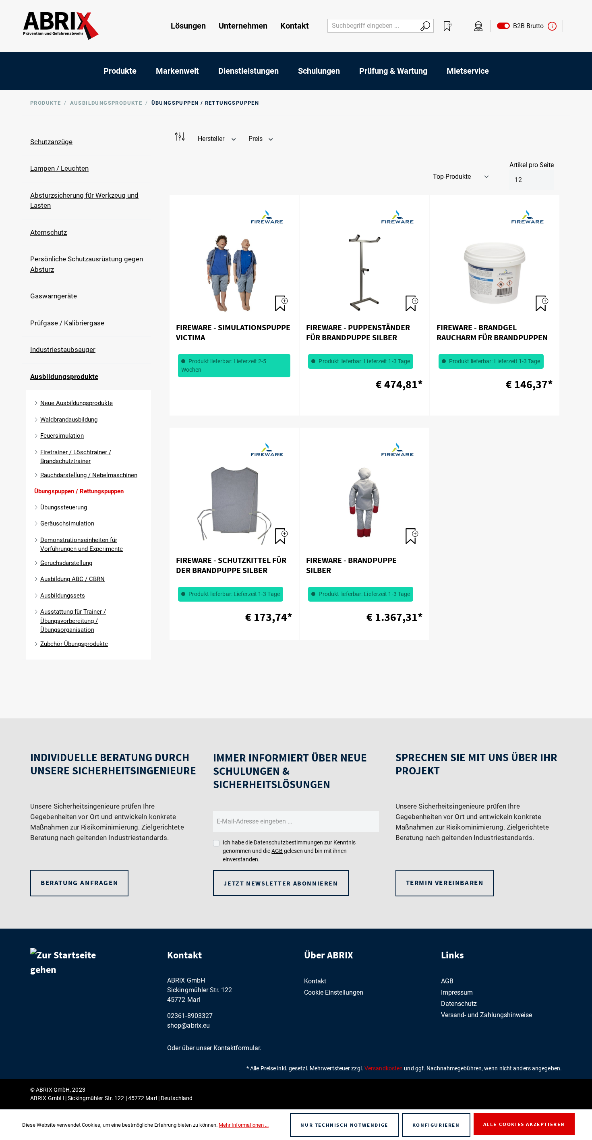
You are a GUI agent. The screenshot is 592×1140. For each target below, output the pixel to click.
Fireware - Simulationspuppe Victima (233, 332)
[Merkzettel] (448, 26)
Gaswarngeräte (53, 296)
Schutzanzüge (51, 142)
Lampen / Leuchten (59, 168)
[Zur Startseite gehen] (61, 26)
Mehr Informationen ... (244, 1125)
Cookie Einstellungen (333, 992)
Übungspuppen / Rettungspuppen (79, 491)
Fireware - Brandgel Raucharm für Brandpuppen (492, 332)
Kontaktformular (236, 1048)
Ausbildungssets (62, 595)
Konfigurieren (436, 1124)
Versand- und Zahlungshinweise (486, 1015)
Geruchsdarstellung (66, 563)
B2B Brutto (527, 26)
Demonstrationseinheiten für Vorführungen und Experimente (81, 544)
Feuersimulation (62, 435)
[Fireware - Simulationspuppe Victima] (234, 273)
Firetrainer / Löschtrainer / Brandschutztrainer (75, 457)
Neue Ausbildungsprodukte (76, 403)
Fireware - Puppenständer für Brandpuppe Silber (358, 332)
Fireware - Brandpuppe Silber (351, 565)
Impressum (457, 992)
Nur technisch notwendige (344, 1124)
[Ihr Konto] (478, 26)
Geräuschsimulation (67, 523)
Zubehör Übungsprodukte (74, 644)
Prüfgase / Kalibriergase (67, 323)
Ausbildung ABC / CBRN (72, 579)
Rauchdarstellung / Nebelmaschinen (88, 475)
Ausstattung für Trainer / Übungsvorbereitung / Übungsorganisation (73, 620)
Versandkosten (383, 1068)
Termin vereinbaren (445, 882)
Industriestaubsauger (62, 350)
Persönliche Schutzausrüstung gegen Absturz (86, 264)
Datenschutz (459, 1004)
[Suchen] (425, 26)
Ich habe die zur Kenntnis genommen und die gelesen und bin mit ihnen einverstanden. (289, 851)
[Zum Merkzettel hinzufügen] (278, 300)
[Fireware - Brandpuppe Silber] (364, 506)
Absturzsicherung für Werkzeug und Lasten (84, 200)
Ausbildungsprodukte (64, 376)
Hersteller (212, 139)
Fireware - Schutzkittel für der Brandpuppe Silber (231, 565)
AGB (277, 851)
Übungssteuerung (63, 507)
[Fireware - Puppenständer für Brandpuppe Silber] (364, 273)
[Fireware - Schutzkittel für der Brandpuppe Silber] (234, 506)
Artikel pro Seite (531, 165)
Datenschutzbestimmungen (288, 842)
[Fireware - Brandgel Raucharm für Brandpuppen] (495, 273)
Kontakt (315, 981)
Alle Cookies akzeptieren (524, 1124)
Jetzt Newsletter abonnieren (281, 883)
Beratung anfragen (79, 882)
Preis (256, 139)
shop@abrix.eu (188, 1025)
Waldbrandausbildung (68, 419)
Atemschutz (48, 232)
